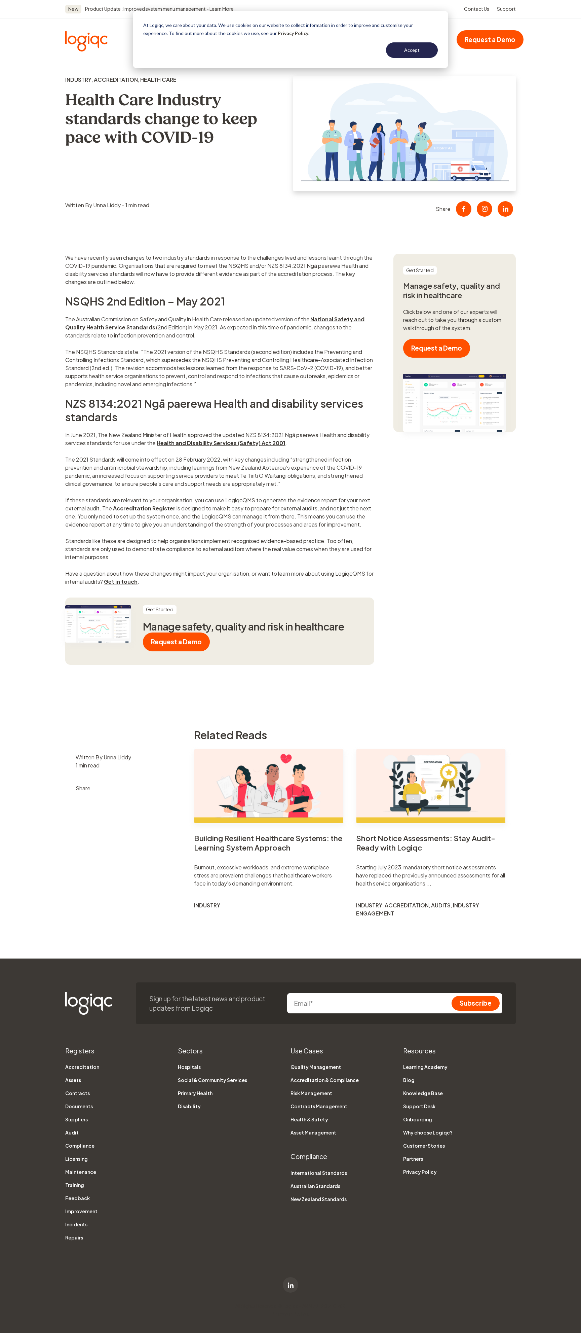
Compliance (79, 1146)
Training (74, 1185)
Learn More (221, 9)
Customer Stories (424, 1146)
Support (506, 9)
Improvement (81, 1211)
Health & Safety (309, 1119)
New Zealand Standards (318, 1199)
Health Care (158, 79)
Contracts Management (318, 1106)
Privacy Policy (293, 33)
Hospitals (189, 1067)
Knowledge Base (423, 1093)
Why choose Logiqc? (428, 1132)
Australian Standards (315, 1186)
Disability (189, 1106)
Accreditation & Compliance (324, 1080)
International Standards (318, 1173)
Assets (73, 1080)
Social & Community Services (212, 1080)
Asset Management (313, 1132)
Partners (413, 1159)
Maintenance (80, 1172)
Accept (412, 50)
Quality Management (315, 1067)
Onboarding (417, 1119)
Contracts (77, 1093)
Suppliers (76, 1119)
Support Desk (419, 1106)
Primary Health (195, 1093)
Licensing (76, 1159)
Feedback (77, 1198)
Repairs (74, 1237)
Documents (79, 1106)
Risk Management (311, 1093)
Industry (78, 79)
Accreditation (116, 79)
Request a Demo (490, 39)
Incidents (76, 1224)
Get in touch (121, 581)
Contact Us (476, 9)
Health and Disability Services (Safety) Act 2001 (221, 442)
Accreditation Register (144, 508)
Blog (409, 1080)
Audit (72, 1132)
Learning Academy (425, 1067)
